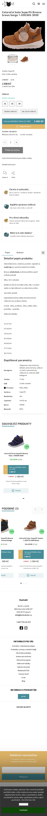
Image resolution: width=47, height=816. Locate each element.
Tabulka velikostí (10, 111)
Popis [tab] (7, 252)
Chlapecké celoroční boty (29, 365)
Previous (35, 509)
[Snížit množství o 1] (5, 142)
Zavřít (39, 181)
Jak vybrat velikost (29, 111)
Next (41, 509)
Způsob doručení (23, 667)
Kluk (21, 388)
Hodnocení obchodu (23, 656)
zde (34, 800)
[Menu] (43, 3)
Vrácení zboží (24, 674)
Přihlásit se (23, 777)
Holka (26, 388)
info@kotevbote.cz (23, 615)
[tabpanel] (16, 463)
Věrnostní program (24, 660)
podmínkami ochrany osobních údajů (23, 761)
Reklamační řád (23, 670)
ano (21, 396)
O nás (23, 677)
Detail (18, 490)
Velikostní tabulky (23, 663)
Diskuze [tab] (20, 252)
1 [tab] (23, 498)
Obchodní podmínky (23, 653)
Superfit (23, 392)
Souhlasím (23, 810)
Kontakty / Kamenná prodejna (23, 646)
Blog (23, 681)
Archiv (23, 696)
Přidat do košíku (12, 150)
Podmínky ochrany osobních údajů (23, 649)
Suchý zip (23, 400)
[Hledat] (34, 3)
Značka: (8, 71)
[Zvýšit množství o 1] (16, 142)
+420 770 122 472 (23, 622)
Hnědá (22, 405)
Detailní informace (9, 164)
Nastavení (23, 804)
